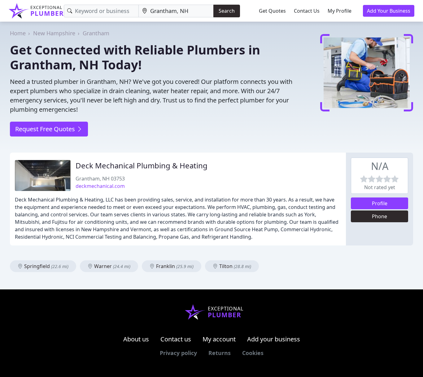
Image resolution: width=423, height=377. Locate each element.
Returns (219, 353)
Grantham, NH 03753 (100, 178)
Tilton (234, 266)
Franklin (174, 266)
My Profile (339, 10)
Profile (379, 203)
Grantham (96, 33)
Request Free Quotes (45, 129)
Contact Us (307, 10)
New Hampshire (54, 33)
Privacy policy (178, 353)
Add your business (273, 339)
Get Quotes (272, 10)
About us (136, 339)
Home (18, 33)
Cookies (253, 353)
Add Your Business (388, 10)
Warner (111, 266)
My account (219, 339)
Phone (379, 216)
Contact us (175, 339)
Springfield (45, 266)
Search (227, 10)
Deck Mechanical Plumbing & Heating (141, 165)
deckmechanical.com (100, 186)
